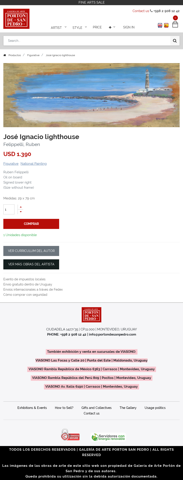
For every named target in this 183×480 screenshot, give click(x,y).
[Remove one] (20, 211)
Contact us (141, 11)
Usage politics (155, 408)
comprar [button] (31, 224)
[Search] (174, 40)
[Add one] (20, 207)
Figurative (33, 55)
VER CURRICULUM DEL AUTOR (31, 251)
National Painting (34, 164)
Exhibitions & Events (32, 408)
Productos (14, 55)
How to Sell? (64, 408)
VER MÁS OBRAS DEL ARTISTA (31, 264)
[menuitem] (97, 27)
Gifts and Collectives (96, 408)
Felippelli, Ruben (21, 144)
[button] (112, 27)
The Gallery (128, 408)
